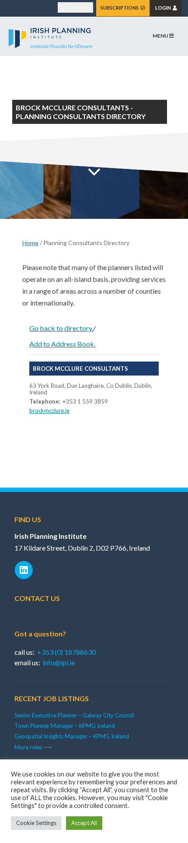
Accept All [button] (84, 822)
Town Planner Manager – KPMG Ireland (64, 725)
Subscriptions (120, 8)
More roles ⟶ (33, 747)
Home (30, 242)
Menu (161, 35)
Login (164, 8)
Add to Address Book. (62, 344)
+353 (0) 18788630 (66, 652)
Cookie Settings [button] (36, 822)
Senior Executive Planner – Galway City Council (74, 715)
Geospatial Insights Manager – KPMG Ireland (71, 736)
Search (80, 7)
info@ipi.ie (59, 662)
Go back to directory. (61, 328)
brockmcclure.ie (49, 410)
